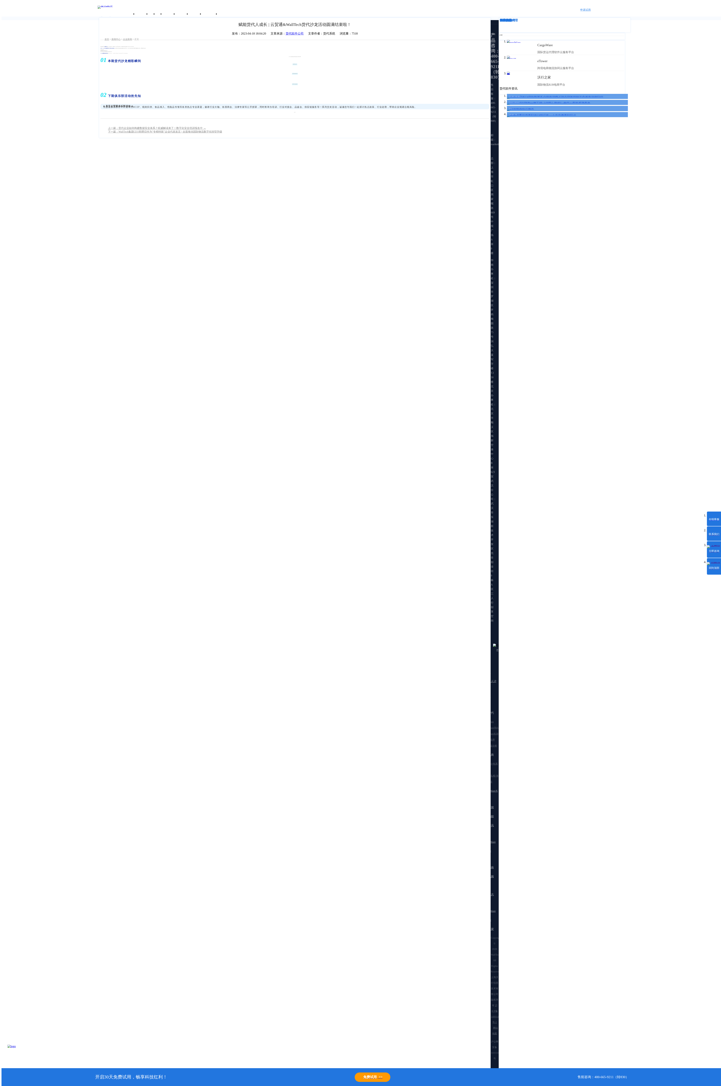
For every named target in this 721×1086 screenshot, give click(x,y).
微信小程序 (489, 739)
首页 (107, 39)
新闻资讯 (183, 13)
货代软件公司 (295, 33)
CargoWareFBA (491, 727)
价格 (160, 13)
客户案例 (170, 13)
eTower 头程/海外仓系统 (491, 778)
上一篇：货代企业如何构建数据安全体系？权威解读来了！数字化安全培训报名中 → (157, 128)
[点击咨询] (17, 1054)
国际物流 (506, 20)
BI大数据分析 (490, 745)
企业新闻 (127, 39)
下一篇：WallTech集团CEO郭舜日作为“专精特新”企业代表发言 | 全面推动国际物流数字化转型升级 (165, 131)
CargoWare (488, 721)
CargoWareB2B (491, 733)
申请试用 (585, 9)
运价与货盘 (210, 13)
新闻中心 (116, 39)
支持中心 (196, 13)
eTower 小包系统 (490, 766)
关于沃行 (142, 13)
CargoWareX (490, 790)
